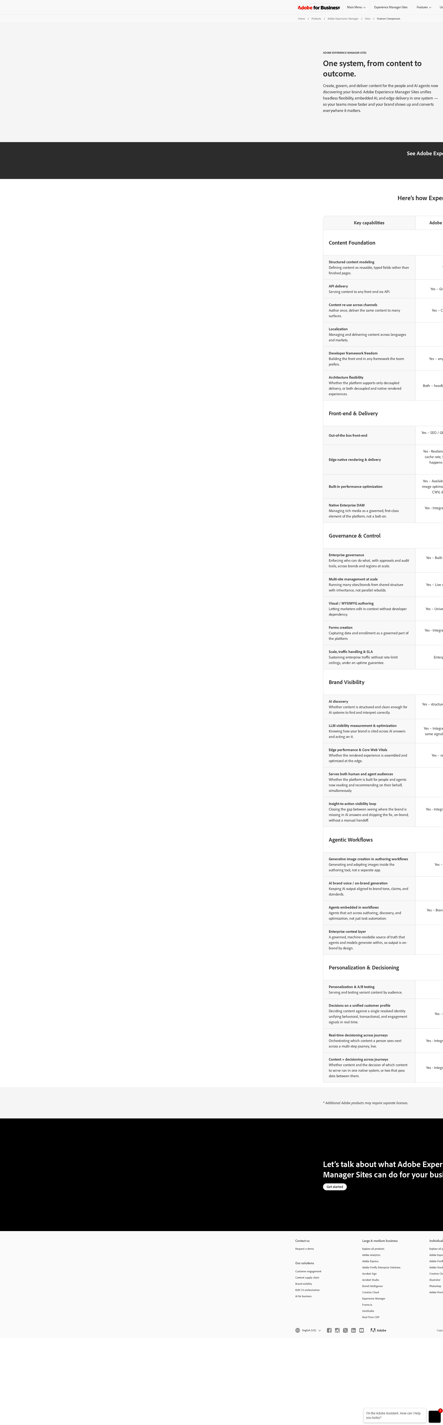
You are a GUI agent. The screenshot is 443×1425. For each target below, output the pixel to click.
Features (422, 7)
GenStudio (368, 1311)
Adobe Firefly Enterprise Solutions (381, 1267)
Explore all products (373, 1248)
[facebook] (329, 1330)
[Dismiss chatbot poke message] (360, 1411)
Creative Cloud (370, 1292)
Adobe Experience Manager (343, 18)
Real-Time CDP (370, 1317)
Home (301, 18)
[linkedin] (353, 1330)
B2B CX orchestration (307, 1290)
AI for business (303, 1296)
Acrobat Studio (370, 1280)
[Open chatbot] (435, 1417)
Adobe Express (370, 1261)
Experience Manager (373, 1298)
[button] (307, 1330)
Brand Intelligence (372, 1286)
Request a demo (304, 1248)
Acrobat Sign (369, 1273)
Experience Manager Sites (390, 7)
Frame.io (367, 1304)
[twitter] (345, 1330)
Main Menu (354, 7)
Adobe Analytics (371, 1255)
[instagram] (337, 1330)
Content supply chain (307, 1277)
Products (316, 18)
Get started (335, 1187)
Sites (368, 18)
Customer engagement (308, 1271)
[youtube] (361, 1330)
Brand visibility (303, 1283)
